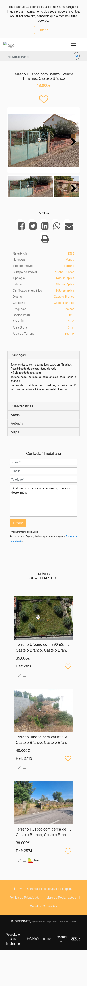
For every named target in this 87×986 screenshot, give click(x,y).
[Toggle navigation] (73, 45)
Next (72, 141)
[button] (77, 56)
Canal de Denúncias (43, 906)
